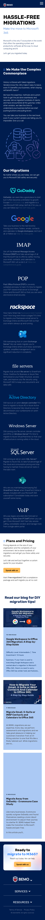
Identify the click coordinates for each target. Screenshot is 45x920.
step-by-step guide (25, 234)
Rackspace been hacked (31, 313)
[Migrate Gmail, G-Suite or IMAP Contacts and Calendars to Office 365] (22, 692)
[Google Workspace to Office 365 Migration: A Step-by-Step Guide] (22, 619)
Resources (21, 902)
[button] (41, 3)
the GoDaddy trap (17, 202)
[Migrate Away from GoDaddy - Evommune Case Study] (22, 772)
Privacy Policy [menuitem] (29, 910)
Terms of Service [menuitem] (15, 910)
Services (21, 891)
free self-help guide (27, 208)
